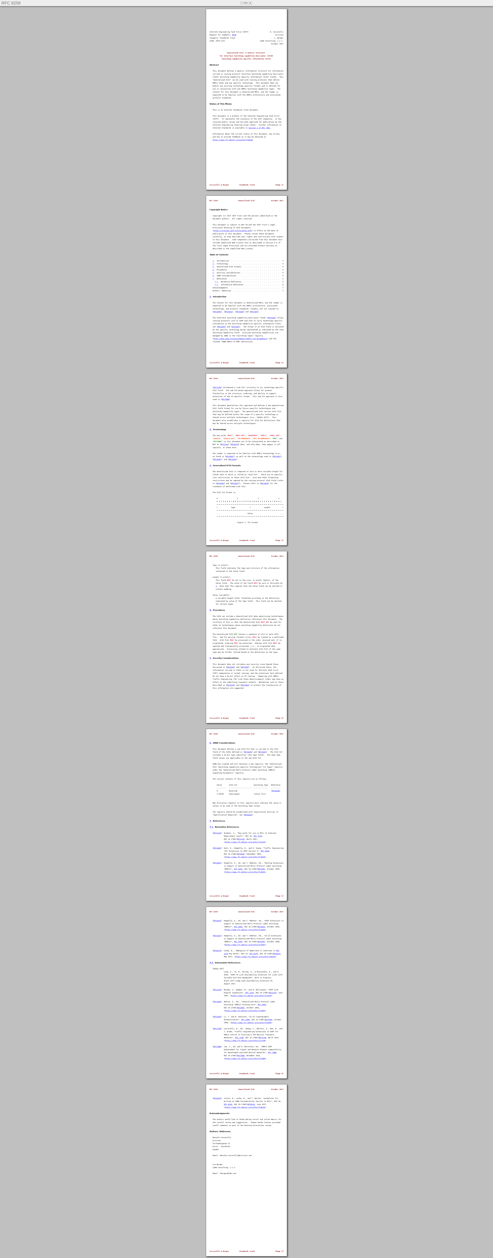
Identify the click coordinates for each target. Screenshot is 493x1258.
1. (214, 261)
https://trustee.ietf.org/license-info (233, 231)
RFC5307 (254, 312)
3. (214, 267)
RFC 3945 (262, 1005)
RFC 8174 (254, 954)
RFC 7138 (239, 1038)
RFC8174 (234, 444)
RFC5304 (245, 685)
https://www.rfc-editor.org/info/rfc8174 (255, 957)
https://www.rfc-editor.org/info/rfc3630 (245, 857)
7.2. (217, 285)
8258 (234, 35)
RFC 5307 (238, 942)
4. (214, 270)
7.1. (217, 282)
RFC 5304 (245, 1020)
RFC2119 (224, 444)
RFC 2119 (258, 836)
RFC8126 (248, 815)
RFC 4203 (238, 927)
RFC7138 (217, 387)
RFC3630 (264, 483)
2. (214, 264)
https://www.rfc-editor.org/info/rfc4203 (245, 930)
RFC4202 (228, 312)
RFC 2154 (249, 993)
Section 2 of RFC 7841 (259, 128)
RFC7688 (225, 399)
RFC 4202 (238, 869)
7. (214, 279)
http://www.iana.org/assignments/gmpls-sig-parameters (240, 339)
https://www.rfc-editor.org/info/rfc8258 (233, 140)
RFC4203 (239, 312)
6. (214, 276)
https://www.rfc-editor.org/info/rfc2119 (245, 842)
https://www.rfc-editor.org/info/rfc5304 (251, 1023)
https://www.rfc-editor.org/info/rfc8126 (245, 1107)
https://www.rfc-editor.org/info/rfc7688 (245, 1058)
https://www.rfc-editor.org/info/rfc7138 (245, 1041)
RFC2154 (230, 685)
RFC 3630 (265, 851)
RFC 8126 (228, 1104)
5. (214, 273)
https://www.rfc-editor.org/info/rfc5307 (245, 945)
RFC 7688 (272, 1052)
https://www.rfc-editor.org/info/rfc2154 (251, 996)
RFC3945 (217, 312)
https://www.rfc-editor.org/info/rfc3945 (245, 1011)
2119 (226, 954)
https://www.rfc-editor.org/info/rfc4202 (245, 872)
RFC (277, 951)
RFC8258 (275, 791)
